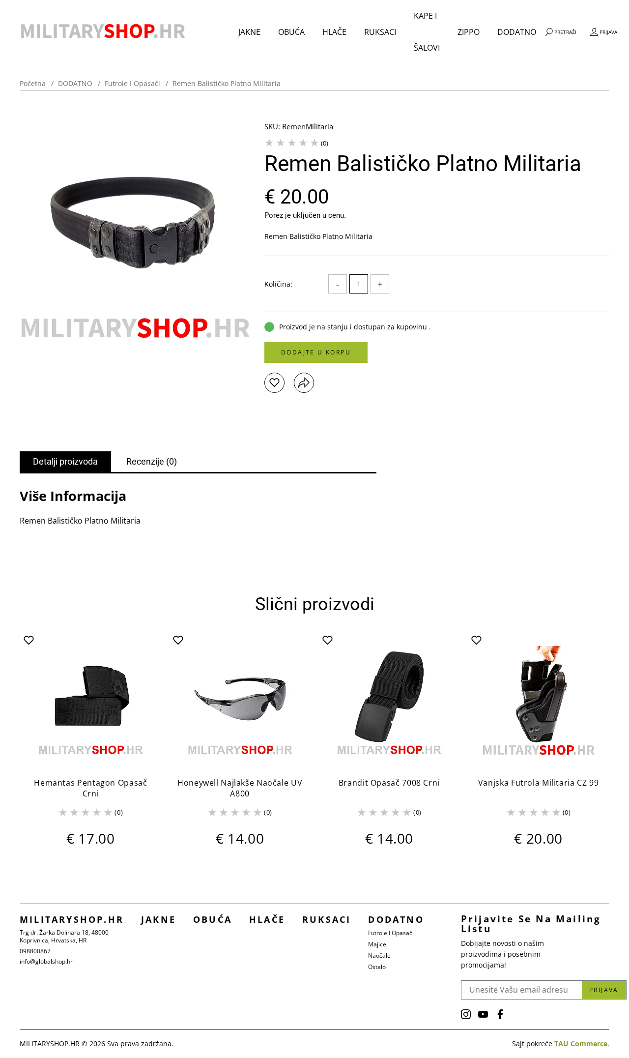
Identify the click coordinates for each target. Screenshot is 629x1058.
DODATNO (516, 32)
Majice (377, 944)
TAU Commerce (580, 1043)
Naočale (379, 955)
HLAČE (334, 32)
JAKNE (249, 32)
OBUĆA (291, 32)
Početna (33, 83)
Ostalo (377, 967)
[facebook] (500, 1014)
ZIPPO (468, 32)
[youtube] (483, 1014)
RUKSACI (380, 32)
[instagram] (466, 1014)
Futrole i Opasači (132, 83)
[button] (274, 383)
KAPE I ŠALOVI (427, 31)
